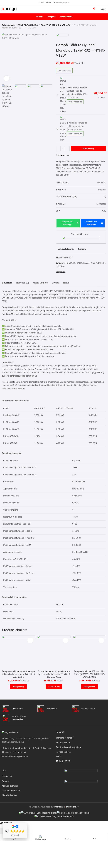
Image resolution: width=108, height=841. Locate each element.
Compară (82, 249)
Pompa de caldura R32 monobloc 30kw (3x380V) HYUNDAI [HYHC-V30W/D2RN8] (89, 674)
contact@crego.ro (62, 3)
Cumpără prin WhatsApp (67, 223)
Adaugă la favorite (66, 249)
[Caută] (88, 9)
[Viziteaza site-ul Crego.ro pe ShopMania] (54, 816)
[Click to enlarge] (6, 78)
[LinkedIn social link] (9, 763)
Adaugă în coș (88, 148)
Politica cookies (63, 752)
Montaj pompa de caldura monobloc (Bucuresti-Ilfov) (77, 126)
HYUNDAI (101, 182)
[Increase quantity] (67, 148)
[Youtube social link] (12, 763)
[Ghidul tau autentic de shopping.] (73, 812)
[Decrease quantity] (58, 148)
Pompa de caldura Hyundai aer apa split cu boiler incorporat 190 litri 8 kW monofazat (54, 674)
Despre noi (7, 776)
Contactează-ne (64, 70)
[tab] (7, 282)
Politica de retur (63, 742)
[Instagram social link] (6, 763)
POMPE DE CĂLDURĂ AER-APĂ (55, 25)
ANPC (58, 756)
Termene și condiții (64, 738)
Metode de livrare (10, 786)
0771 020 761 (46, 3)
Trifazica (102, 189)
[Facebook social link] (67, 272)
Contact (5, 781)
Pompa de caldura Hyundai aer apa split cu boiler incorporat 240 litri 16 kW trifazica (18, 674)
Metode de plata (9, 795)
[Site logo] (9, 9)
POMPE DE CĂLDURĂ (28, 25)
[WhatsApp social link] (70, 272)
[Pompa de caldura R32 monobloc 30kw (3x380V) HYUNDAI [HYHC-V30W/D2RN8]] (89, 652)
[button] (18, 686)
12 (105, 197)
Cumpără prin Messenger (91, 223)
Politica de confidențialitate (68, 747)
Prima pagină (8, 25)
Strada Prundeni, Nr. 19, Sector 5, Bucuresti (32, 748)
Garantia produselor (11, 790)
